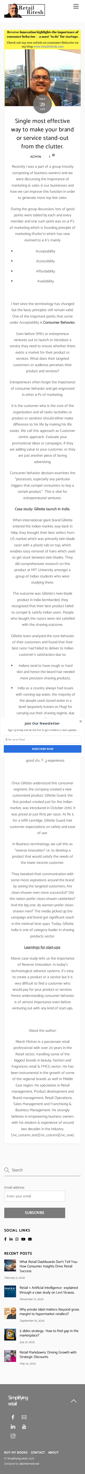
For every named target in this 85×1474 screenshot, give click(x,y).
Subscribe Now (42, 749)
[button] (42, 723)
